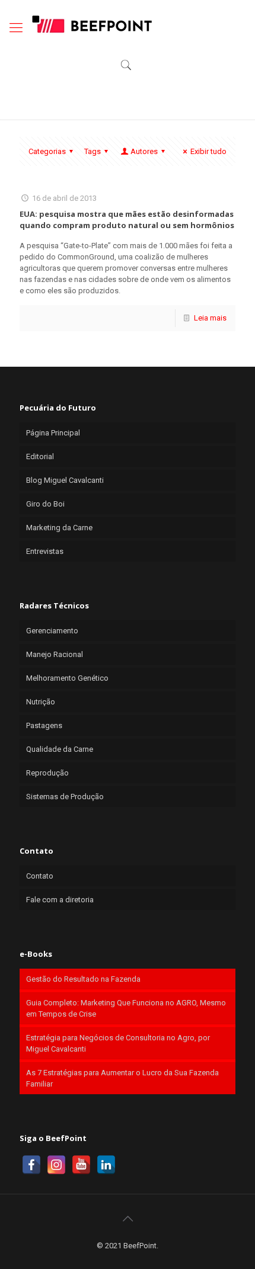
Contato (39, 875)
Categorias (47, 151)
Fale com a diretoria (60, 899)
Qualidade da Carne (59, 749)
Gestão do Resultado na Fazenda (83, 979)
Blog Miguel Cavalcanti (65, 480)
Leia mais (210, 317)
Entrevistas (44, 551)
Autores (144, 151)
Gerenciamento (52, 630)
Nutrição (40, 701)
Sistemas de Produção (65, 796)
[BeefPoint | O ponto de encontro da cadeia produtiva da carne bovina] (91, 23)
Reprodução (47, 772)
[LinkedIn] (106, 1164)
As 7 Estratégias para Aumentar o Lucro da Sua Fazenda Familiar (122, 1078)
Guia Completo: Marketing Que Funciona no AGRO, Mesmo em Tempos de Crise (126, 1008)
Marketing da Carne (59, 527)
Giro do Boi (45, 503)
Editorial (40, 456)
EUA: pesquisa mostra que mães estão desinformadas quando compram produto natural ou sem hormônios (127, 219)
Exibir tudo (208, 151)
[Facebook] (31, 1164)
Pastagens (44, 725)
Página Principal (53, 432)
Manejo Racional (54, 654)
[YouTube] (81, 1164)
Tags (92, 151)
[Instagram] (56, 1164)
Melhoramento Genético (67, 678)
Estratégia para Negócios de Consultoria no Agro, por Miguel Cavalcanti (118, 1043)
